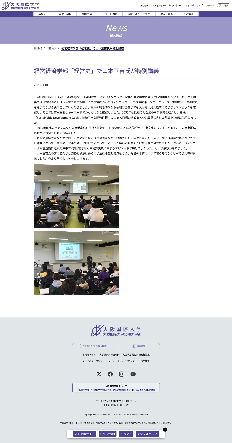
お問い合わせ (175, 5)
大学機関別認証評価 (109, 354)
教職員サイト (89, 354)
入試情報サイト (85, 434)
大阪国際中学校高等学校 (101, 389)
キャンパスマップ (194, 5)
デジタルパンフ (147, 434)
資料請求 (223, 5)
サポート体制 (109, 14)
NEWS (52, 48)
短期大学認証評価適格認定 (136, 354)
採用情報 (145, 360)
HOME (38, 48)
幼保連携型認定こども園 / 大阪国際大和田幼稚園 (134, 389)
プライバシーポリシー (94, 360)
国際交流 (87, 14)
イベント (126, 434)
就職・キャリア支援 (139, 14)
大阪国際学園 (83, 389)
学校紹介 (44, 14)
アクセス (210, 5)
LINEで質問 (107, 434)
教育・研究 (167, 14)
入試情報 (188, 14)
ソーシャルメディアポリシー (122, 360)
